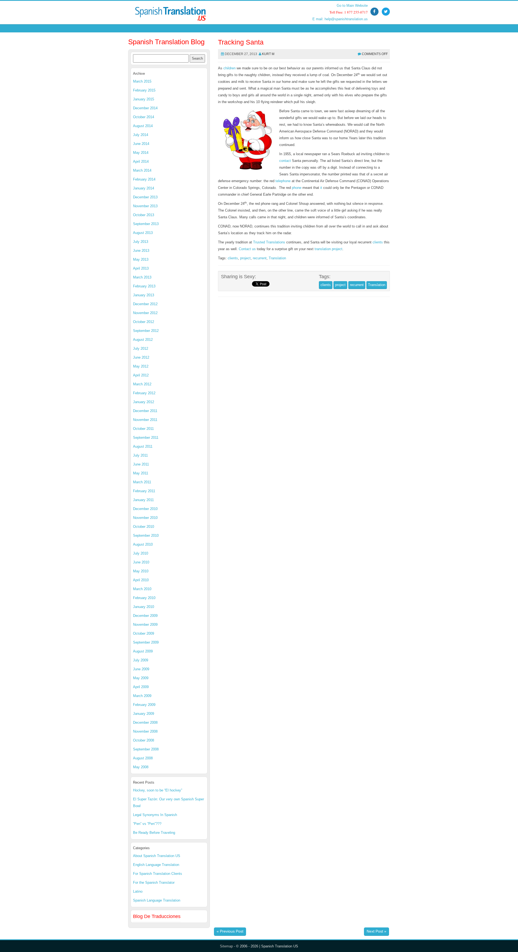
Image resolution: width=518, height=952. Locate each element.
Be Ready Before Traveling (154, 833)
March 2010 (142, 589)
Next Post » (376, 931)
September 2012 (146, 331)
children (229, 68)
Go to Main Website (352, 6)
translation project (328, 249)
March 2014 (142, 170)
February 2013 (144, 286)
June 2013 (141, 251)
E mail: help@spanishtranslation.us (340, 19)
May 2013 (140, 259)
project (245, 258)
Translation (277, 258)
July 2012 (140, 348)
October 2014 (143, 117)
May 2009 (140, 678)
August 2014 (143, 126)
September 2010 (146, 535)
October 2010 (143, 527)
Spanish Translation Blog (166, 42)
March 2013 (142, 277)
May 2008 (140, 767)
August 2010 (143, 544)
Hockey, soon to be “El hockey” (157, 790)
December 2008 (145, 722)
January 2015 (143, 99)
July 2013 (140, 242)
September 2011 (145, 438)
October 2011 (143, 429)
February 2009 (144, 705)
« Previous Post (230, 931)
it (321, 188)
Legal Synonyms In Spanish (155, 815)
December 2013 (145, 197)
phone (296, 188)
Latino (137, 891)
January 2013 (143, 295)
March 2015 (142, 81)
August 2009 (143, 651)
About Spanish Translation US (156, 856)
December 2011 (145, 411)
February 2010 (144, 598)
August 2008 (143, 758)
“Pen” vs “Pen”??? (147, 824)
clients (378, 242)
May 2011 (140, 473)
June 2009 (141, 669)
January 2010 (143, 607)
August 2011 (142, 446)
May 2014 (140, 153)
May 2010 (140, 571)
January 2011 (143, 500)
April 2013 (141, 268)
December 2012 (145, 304)
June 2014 (141, 144)
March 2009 (142, 696)
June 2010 (141, 562)
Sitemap (226, 946)
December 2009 (145, 616)
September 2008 (146, 749)
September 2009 (146, 642)
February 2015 (144, 90)
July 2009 (140, 660)
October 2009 (143, 633)
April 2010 (141, 580)
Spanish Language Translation (156, 900)
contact (285, 161)
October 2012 (143, 322)
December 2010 (145, 509)
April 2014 (141, 161)
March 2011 (142, 482)
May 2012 (140, 366)
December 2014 (145, 108)
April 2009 (141, 687)
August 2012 (143, 340)
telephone (283, 181)
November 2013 (145, 206)
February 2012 (144, 393)
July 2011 (140, 455)
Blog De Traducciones (156, 916)
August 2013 (143, 233)
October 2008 (143, 740)
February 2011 (144, 491)
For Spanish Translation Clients (157, 874)
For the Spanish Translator (154, 882)
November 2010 (145, 518)
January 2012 (143, 402)
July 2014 (140, 135)
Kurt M (268, 54)
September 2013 (146, 224)
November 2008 (145, 731)
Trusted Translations (269, 242)
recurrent (260, 258)
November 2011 (145, 420)
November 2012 (145, 313)
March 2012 (142, 384)
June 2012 (141, 357)
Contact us (247, 249)
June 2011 (141, 464)
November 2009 (145, 625)
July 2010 (140, 553)
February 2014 (144, 179)
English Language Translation (156, 865)
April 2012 (141, 375)
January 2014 (143, 188)
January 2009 (143, 714)
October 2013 (143, 215)
